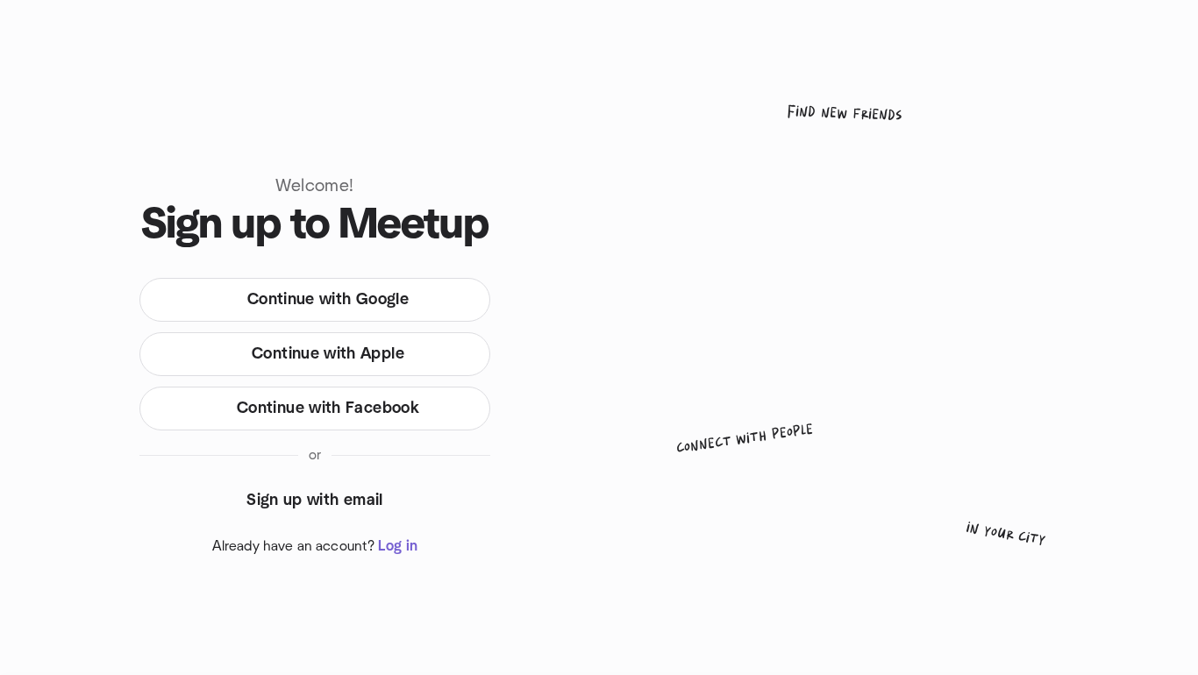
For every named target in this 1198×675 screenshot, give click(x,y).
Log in (397, 546)
